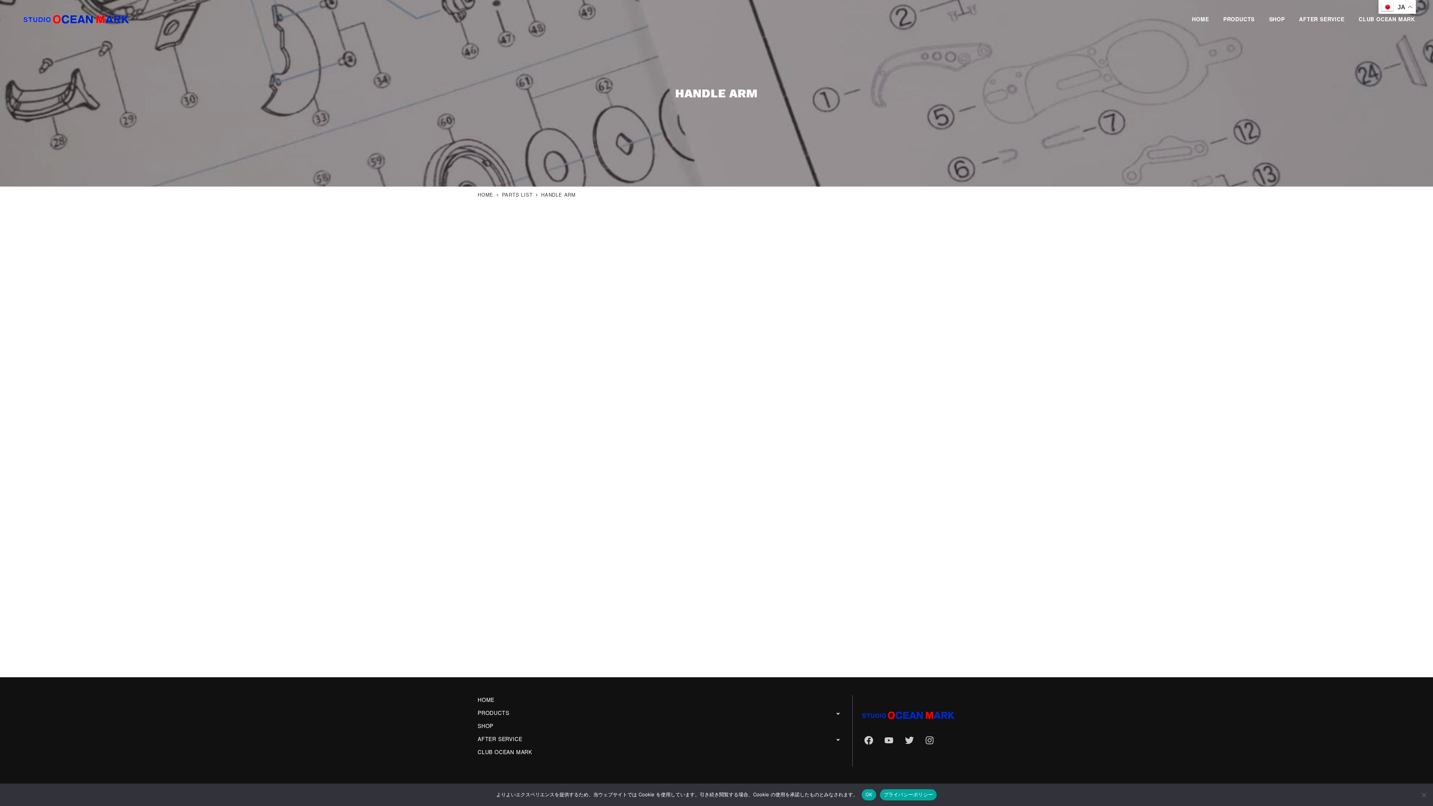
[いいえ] (1423, 795)
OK (868, 794)
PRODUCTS (493, 712)
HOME (486, 699)
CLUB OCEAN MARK (505, 752)
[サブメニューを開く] (838, 713)
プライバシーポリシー (908, 794)
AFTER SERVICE (500, 739)
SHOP (485, 726)
